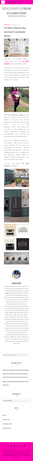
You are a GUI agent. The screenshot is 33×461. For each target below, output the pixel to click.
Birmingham (7, 24)
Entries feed (6, 419)
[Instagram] (21, 446)
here (15, 166)
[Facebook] (8, 446)
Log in (4, 415)
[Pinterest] (17, 446)
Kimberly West (16, 283)
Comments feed (7, 423)
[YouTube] (24, 446)
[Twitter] (11, 446)
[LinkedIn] (14, 446)
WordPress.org (7, 428)
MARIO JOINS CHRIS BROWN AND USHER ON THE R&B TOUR (16, 383)
